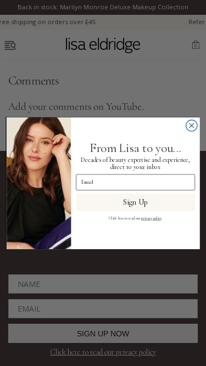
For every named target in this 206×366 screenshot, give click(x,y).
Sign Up (135, 201)
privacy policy (151, 218)
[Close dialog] (191, 125)
